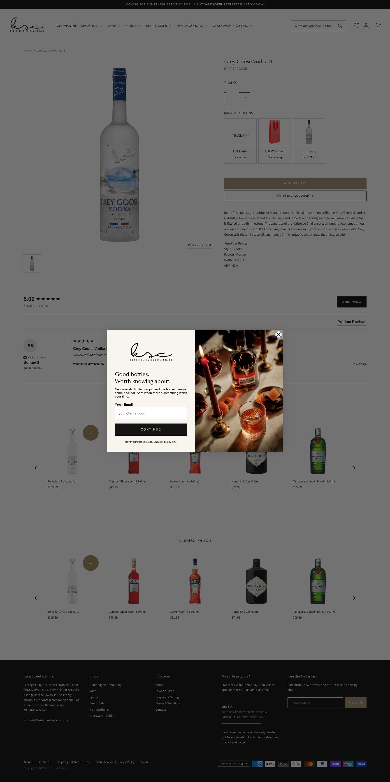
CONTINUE (151, 430)
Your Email (124, 404)
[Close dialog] (278, 334)
